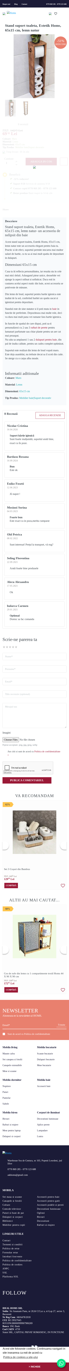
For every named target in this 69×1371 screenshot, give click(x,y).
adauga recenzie (50, 415)
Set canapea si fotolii (12, 1059)
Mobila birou (10, 1112)
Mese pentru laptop (12, 1130)
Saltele (6, 1104)
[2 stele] (7, 647)
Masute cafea (9, 1053)
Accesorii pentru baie (48, 1197)
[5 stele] (16, 647)
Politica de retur (11, 1248)
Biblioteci (8, 1221)
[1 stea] (4, 647)
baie (54, 308)
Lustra (40, 1136)
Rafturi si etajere (10, 1124)
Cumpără (11, 885)
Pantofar (7, 1098)
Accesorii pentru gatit (48, 1201)
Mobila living (10, 1047)
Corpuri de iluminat (48, 1112)
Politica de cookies (12, 1264)
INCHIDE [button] (35, 1366)
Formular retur (10, 1252)
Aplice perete (43, 1124)
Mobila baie (43, 1079)
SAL (5, 1272)
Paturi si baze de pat (13, 1213)
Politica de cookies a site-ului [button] (20, 1357)
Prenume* (10, 669)
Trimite (61, 1025)
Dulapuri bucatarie (46, 1059)
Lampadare (42, 1130)
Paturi (5, 1092)
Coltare (6, 1205)
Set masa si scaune (12, 1197)
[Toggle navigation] (4, 13)
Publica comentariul (27, 780)
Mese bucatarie (44, 1065)
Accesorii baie (43, 1086)
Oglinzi (41, 1213)
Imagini (7, 732)
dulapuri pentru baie (46, 339)
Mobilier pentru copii (14, 1225)
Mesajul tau (11, 706)
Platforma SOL (10, 1276)
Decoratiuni (43, 1221)
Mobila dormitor (12, 1079)
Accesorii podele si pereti (50, 1205)
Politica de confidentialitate (37, 1034)
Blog (16, 4)
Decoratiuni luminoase (47, 1119)
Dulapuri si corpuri (12, 1136)
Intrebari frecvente (12, 1256)
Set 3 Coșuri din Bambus (17, 869)
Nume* (9, 656)
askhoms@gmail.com (18, 1175)
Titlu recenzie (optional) (17, 694)
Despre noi (6, 4)
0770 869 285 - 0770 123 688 (56, 4)
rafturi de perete (39, 327)
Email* (8, 681)
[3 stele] (10, 647)
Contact (24, 4)
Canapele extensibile (12, 1065)
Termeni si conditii (12, 1244)
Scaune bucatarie (45, 1053)
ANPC (6, 1268)
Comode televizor (12, 1209)
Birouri (6, 1119)
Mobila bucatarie (46, 1047)
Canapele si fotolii (12, 1201)
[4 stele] (13, 647)
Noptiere (7, 1086)
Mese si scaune (9, 1071)
